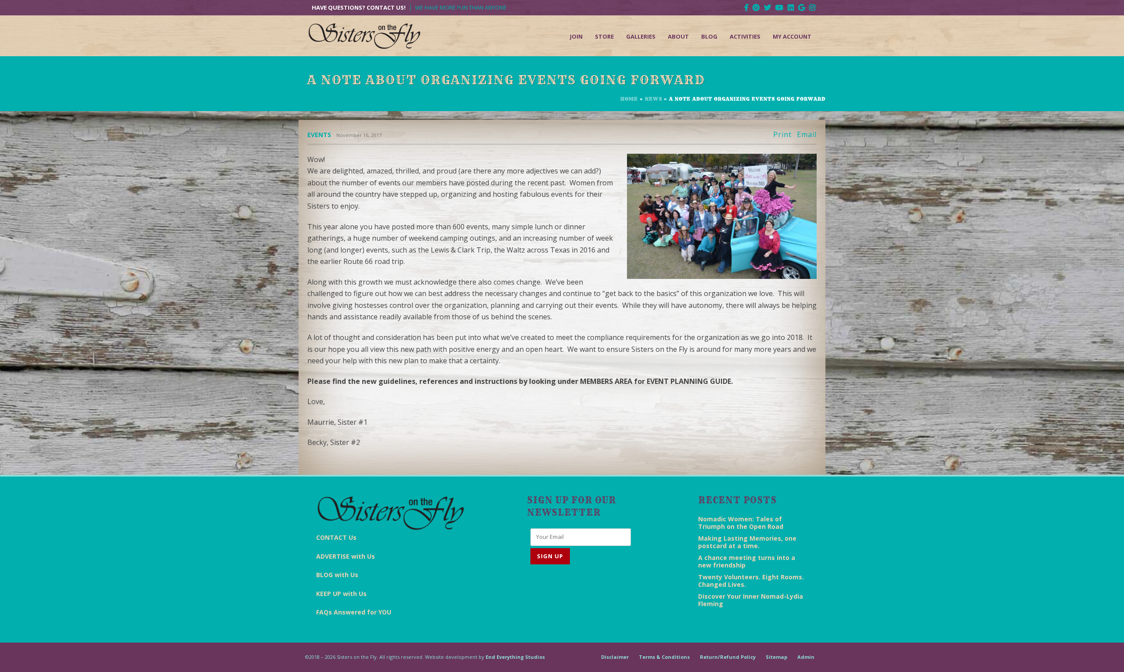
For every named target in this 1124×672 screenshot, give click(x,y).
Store (604, 36)
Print (782, 134)
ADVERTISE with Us (345, 556)
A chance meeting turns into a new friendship (746, 561)
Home (629, 99)
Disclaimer (615, 657)
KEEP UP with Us (341, 593)
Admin (805, 657)
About (678, 36)
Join (576, 36)
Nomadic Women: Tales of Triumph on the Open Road (740, 523)
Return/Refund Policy (728, 657)
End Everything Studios (515, 657)
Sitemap (776, 657)
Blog (709, 36)
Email (807, 134)
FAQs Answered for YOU (353, 612)
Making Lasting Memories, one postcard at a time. (747, 542)
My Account (792, 36)
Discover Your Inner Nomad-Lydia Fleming (750, 600)
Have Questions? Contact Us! (359, 7)
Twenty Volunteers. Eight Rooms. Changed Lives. (751, 581)
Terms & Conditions (664, 657)
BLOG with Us (337, 575)
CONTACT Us (336, 537)
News (653, 99)
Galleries (641, 36)
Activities (745, 36)
